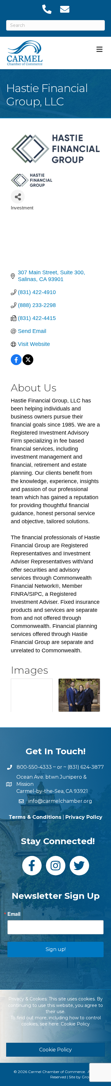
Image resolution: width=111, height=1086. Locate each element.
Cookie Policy (75, 1024)
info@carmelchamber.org (60, 801)
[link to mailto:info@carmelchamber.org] (64, 9)
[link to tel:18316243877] (46, 9)
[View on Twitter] (28, 363)
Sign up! (56, 949)
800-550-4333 (34, 767)
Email (13, 913)
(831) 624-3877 (86, 767)
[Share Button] (18, 197)
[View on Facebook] (16, 363)
